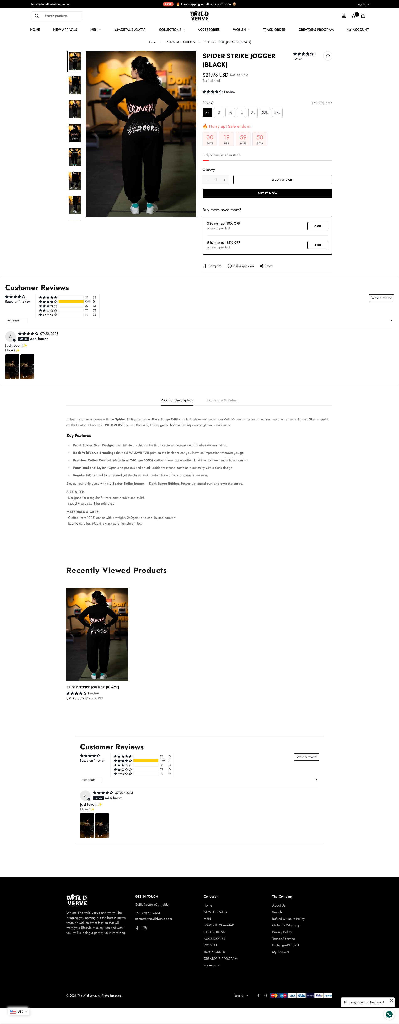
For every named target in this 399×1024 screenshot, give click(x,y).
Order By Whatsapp (286, 925)
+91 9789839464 (147, 912)
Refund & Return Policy (288, 918)
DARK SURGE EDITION (179, 42)
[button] (303, 54)
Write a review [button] (381, 297)
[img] (28, 333)
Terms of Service (283, 938)
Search (277, 912)
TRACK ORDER (274, 29)
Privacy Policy (282, 932)
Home (35, 29)
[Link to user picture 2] (27, 366)
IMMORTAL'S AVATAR (130, 29)
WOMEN (239, 29)
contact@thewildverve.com (153, 918)
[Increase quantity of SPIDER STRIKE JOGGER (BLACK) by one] (224, 180)
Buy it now (268, 193)
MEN (94, 29)
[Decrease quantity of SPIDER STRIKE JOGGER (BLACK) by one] (207, 180)
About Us (278, 905)
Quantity (209, 169)
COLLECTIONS (170, 29)
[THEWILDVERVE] (199, 15)
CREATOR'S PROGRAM (316, 29)
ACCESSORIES (209, 29)
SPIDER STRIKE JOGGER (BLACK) (92, 687)
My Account (358, 29)
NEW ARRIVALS (65, 29)
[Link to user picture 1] (12, 366)
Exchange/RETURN (285, 945)
